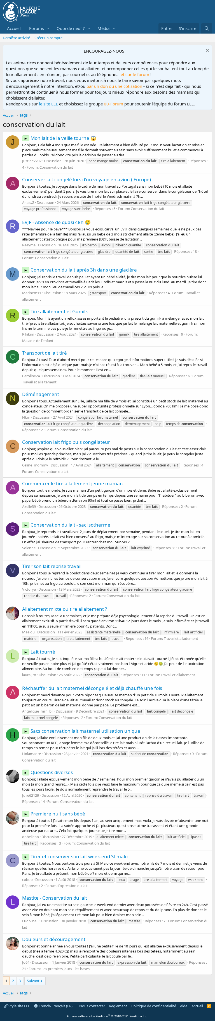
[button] (48, 28)
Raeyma (29, 244)
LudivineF (30, 920)
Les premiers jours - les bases (65, 968)
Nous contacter (92, 1005)
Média (103, 28)
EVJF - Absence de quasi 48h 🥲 (56, 222)
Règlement (118, 1005)
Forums (36, 28)
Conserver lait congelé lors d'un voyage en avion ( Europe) (86, 179)
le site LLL (48, 104)
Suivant (33, 980)
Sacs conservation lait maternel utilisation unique (82, 731)
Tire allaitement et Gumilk (56, 311)
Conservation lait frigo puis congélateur (66, 442)
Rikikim (28, 334)
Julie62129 (30, 795)
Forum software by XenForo (107, 1016)
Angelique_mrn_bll (37, 711)
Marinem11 (31, 292)
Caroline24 (31, 375)
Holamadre (31, 753)
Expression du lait (73, 885)
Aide (183, 1005)
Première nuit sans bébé (54, 813)
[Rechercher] (206, 28)
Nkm (26, 417)
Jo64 (25, 962)
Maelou (28, 632)
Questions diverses (48, 772)
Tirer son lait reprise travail (51, 566)
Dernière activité (16, 37)
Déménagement (40, 394)
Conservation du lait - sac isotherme (67, 525)
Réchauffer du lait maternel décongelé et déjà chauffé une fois (92, 688)
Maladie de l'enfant (37, 340)
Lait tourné (39, 652)
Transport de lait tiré (44, 353)
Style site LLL (19, 1005)
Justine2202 (31, 160)
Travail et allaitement (39, 382)
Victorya (29, 589)
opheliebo (30, 836)
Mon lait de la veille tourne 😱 (60, 138)
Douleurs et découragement (53, 939)
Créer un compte (48, 37)
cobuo (27, 879)
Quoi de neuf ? (71, 28)
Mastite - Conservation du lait (54, 898)
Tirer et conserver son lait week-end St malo (76, 856)
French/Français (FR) (55, 1005)
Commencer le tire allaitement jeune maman (72, 483)
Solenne (29, 547)
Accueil (14, 28)
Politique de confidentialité (153, 1005)
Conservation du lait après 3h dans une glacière (80, 270)
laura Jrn (29, 674)
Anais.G (28, 202)
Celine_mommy (35, 465)
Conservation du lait (56, 167)
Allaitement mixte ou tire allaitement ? (64, 609)
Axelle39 (29, 506)
